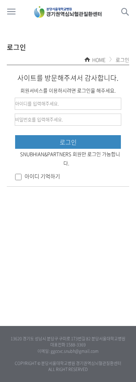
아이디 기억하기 (41, 176)
